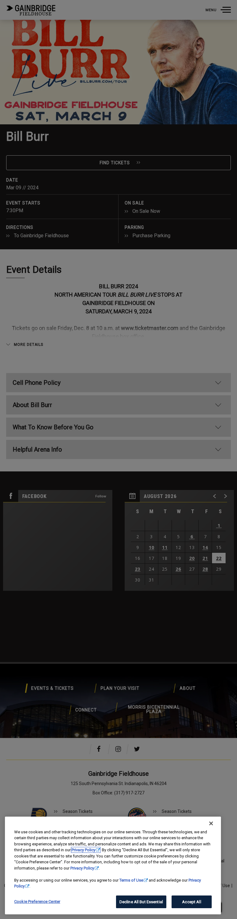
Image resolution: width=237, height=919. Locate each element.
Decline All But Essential (141, 902)
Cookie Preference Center (37, 901)
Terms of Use (131, 880)
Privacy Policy (83, 850)
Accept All (191, 902)
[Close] (211, 823)
